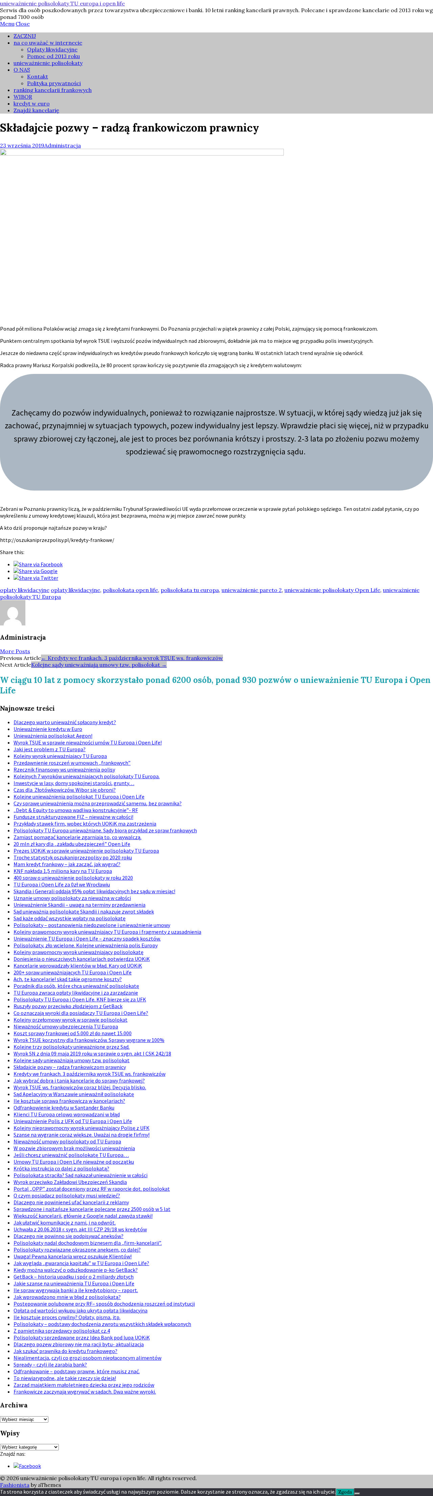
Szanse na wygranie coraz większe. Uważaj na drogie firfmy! (82, 1134)
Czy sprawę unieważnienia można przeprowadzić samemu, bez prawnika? (98, 803)
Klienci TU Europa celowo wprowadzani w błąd (67, 1114)
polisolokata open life (130, 590)
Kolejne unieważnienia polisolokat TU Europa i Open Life (79, 796)
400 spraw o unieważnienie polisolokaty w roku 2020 (73, 877)
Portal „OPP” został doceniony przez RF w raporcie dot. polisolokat (92, 1188)
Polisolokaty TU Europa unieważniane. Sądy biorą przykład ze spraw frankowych (105, 830)
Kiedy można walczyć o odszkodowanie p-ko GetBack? (76, 1269)
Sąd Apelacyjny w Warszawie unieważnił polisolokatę (74, 1094)
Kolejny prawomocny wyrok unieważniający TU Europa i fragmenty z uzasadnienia (107, 931)
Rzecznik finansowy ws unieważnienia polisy (64, 769)
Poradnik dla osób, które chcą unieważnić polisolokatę (76, 985)
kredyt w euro (32, 103)
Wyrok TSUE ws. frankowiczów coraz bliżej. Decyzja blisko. (80, 1087)
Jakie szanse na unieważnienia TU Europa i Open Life (74, 1283)
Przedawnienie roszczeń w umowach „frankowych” (72, 762)
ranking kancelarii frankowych (53, 90)
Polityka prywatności (54, 83)
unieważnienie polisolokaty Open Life (332, 590)
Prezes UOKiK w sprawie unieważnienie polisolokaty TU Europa (86, 850)
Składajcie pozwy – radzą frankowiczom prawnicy (70, 1067)
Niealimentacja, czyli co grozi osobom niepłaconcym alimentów (87, 1357)
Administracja (62, 145)
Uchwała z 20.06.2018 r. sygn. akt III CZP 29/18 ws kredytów (80, 1229)
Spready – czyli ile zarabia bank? (50, 1364)
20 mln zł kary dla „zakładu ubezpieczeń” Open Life (72, 843)
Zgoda (345, 1492)
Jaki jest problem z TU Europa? (50, 749)
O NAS (22, 69)
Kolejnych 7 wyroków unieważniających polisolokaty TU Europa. (87, 776)
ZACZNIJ (25, 35)
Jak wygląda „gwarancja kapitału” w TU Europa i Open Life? (81, 1263)
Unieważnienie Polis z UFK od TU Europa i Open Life (73, 1121)
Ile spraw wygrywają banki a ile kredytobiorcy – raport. (76, 1290)
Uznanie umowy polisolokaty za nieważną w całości (72, 898)
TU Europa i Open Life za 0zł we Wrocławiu (62, 884)
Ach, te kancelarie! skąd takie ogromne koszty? (68, 979)
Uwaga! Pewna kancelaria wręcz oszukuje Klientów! (73, 1256)
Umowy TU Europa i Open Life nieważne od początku (74, 1161)
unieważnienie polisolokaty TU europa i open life (62, 3)
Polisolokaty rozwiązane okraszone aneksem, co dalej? (77, 1249)
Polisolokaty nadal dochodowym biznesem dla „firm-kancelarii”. (88, 1242)
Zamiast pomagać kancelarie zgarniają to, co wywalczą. (77, 837)
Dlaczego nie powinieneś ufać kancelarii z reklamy (71, 1202)
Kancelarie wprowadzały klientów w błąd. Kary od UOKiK (78, 965)
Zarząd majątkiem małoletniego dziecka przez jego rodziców (84, 1384)
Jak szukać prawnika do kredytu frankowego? (65, 1351)
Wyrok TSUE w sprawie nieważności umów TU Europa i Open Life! (88, 742)
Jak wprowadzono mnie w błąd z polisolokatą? (67, 1296)
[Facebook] (27, 1466)
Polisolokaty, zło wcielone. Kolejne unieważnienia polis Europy (86, 945)
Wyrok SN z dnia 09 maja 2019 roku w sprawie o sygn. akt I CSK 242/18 (92, 1053)
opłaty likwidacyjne (24, 590)
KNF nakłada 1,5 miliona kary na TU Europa (63, 871)
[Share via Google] (36, 571)
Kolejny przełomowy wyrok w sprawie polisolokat (71, 1019)
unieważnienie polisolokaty (48, 63)
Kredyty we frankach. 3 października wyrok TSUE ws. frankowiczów (132, 658)
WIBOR (23, 96)
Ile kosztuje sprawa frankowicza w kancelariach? (69, 1100)
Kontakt (37, 76)
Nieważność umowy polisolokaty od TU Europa (67, 1141)
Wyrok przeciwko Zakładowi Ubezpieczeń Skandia (70, 1182)
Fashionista (14, 1484)
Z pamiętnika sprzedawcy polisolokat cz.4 (62, 1330)
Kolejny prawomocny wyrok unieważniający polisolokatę (78, 952)
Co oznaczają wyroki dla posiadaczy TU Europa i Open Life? (81, 1013)
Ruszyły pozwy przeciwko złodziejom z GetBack (68, 1006)
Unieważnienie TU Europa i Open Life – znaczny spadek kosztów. (87, 938)
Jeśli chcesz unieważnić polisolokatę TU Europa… (71, 1154)
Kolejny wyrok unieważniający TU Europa (60, 756)
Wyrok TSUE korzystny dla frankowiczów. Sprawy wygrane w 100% (89, 1040)
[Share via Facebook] (38, 564)
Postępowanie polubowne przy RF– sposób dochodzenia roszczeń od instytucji (104, 1303)
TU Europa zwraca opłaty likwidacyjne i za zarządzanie (76, 992)
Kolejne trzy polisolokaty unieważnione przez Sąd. (72, 1046)
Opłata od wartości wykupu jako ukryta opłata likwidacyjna (80, 1310)
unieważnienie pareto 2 (252, 590)
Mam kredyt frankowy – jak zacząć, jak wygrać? (67, 864)
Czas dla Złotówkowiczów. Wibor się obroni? (65, 789)
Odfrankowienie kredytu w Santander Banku (64, 1107)
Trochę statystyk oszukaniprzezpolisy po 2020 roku (73, 857)
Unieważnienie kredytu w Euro (48, 729)
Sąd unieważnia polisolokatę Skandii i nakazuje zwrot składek (84, 911)
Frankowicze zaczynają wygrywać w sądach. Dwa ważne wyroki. (85, 1391)
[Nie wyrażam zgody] (357, 1494)
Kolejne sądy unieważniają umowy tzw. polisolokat (99, 664)
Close (23, 23)
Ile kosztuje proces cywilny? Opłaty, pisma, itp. (67, 1317)
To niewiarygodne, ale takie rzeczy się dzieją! (65, 1378)
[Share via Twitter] (36, 577)
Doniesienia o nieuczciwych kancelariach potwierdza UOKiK (82, 958)
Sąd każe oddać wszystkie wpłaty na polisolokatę (70, 918)
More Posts (15, 651)
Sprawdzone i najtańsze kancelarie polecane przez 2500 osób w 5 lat (92, 1209)
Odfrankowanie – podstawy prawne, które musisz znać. (77, 1371)
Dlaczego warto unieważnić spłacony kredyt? (65, 722)
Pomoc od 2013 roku (53, 56)
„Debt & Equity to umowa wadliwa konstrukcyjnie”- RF (76, 810)
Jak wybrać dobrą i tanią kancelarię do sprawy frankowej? (79, 1080)
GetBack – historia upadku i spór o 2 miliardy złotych (74, 1276)
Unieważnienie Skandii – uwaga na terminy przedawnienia (79, 904)
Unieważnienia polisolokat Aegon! (53, 735)
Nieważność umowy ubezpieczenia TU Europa (66, 1026)
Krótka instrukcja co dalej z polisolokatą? (61, 1168)
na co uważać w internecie (48, 42)
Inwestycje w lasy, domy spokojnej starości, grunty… (74, 783)
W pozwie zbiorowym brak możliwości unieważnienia (74, 1148)
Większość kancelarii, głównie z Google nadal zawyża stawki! (83, 1215)
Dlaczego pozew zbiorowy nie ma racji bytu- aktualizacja (79, 1344)
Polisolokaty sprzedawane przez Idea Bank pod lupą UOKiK (82, 1337)
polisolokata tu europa (190, 590)
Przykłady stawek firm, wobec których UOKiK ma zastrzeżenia (85, 823)
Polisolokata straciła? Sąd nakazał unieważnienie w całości (80, 1175)
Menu (7, 23)
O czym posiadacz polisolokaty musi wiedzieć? (67, 1195)
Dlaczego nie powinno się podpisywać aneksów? (68, 1236)
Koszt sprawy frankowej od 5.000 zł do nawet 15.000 (73, 1033)
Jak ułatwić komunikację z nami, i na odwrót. (65, 1222)
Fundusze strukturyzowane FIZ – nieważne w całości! (73, 816)
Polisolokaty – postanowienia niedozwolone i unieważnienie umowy (92, 925)
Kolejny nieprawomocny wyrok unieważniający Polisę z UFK (82, 1127)
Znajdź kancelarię (36, 110)
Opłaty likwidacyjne (52, 49)
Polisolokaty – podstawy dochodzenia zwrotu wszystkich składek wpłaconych (102, 1324)
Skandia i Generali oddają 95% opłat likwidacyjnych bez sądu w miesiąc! (94, 891)
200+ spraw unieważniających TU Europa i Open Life (73, 972)
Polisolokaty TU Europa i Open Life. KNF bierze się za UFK (80, 999)
